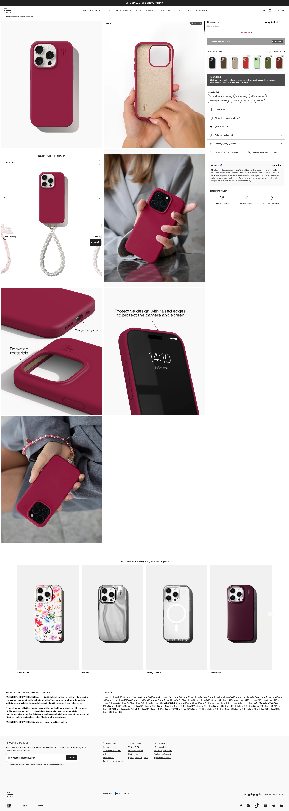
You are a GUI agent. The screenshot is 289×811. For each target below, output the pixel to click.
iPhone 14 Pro (111, 700)
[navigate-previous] (270, 614)
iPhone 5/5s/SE (255, 703)
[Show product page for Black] (212, 63)
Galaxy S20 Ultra (216, 709)
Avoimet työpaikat (162, 754)
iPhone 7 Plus (213, 703)
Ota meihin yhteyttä (112, 751)
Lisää (95, 242)
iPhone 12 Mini (245, 700)
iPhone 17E (156, 697)
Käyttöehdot (160, 747)
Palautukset (108, 758)
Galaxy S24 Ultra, (205, 706)
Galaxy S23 (218, 706)
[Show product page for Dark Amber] (279, 63)
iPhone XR (139, 703)
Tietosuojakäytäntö (163, 751)
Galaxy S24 (178, 706)
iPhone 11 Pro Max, (259, 700)
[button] (263, 794)
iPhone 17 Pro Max (132, 697)
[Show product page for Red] (245, 63)
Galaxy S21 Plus (157, 709)
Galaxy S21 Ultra (172, 709)
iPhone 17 (107, 697)
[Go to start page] (7, 10)
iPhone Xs (115, 703)
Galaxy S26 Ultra (116, 706)
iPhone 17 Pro (117, 697)
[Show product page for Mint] (257, 63)
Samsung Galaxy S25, (134, 706)
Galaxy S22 (258, 706)
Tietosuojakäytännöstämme (52, 764)
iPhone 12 (216, 700)
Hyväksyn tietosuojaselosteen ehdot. (37, 764)
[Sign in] (264, 10)
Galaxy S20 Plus (199, 709)
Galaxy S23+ (230, 706)
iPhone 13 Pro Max (178, 700)
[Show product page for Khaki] (268, 63)
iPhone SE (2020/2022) (164, 703)
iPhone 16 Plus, (200, 697)
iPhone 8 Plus (191, 703)
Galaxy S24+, (191, 706)
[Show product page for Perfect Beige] (234, 63)
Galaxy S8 (107, 712)
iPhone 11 (106, 703)
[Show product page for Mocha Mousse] (223, 63)
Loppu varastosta (246, 42)
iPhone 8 (180, 703)
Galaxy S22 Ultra (110, 709)
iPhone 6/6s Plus (239, 703)
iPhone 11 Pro (272, 700)
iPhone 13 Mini (193, 700)
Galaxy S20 (186, 709)
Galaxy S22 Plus (271, 706)
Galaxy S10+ (240, 709)
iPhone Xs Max (127, 703)
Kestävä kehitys (135, 751)
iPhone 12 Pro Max (230, 700)
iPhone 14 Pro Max (139, 700)
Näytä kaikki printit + (276, 52)
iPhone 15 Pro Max (267, 697)
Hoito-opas (133, 754)
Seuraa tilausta (109, 747)
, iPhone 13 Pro (162, 700)
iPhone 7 (202, 703)
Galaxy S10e (252, 709)
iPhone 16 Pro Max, (215, 697)
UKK (104, 754)
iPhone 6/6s (225, 703)
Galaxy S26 (268, 703)
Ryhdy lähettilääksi (162, 758)
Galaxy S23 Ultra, (245, 706)
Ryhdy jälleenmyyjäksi (138, 758)
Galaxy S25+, (150, 706)
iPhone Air (145, 697)
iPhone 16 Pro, (187, 697)
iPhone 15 (228, 697)
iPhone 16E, (166, 697)
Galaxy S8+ (118, 712)
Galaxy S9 (263, 709)
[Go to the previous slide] (4, 198)
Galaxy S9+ (274, 709)
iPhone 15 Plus (252, 697)
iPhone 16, (176, 697)
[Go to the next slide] (99, 198)
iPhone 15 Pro (239, 697)
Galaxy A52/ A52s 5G (129, 709)
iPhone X (149, 703)
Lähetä (71, 758)
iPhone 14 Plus (124, 700)
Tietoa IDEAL (134, 747)
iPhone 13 (152, 700)
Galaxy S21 (144, 709)
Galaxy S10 (229, 709)
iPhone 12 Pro (205, 700)
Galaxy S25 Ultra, (165, 706)
